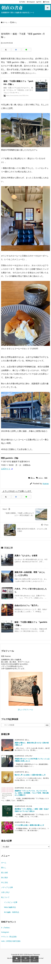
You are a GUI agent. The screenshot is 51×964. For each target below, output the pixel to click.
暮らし (14, 22)
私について (5, 897)
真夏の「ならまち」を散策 (26, 555)
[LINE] (26, 50)
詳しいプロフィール (25, 710)
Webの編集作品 (10, 907)
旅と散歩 (4, 877)
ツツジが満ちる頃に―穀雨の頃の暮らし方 (29, 825)
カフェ (40, 478)
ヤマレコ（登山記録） (9, 937)
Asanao (46, 483)
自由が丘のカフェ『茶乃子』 (27, 605)
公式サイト (6, 469)
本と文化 (4, 882)
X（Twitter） (6, 928)
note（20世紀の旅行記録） (11, 941)
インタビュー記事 (10, 902)
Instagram (5, 932)
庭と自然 (4, 872)
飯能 (45, 478)
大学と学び (5, 892)
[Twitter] (6, 50)
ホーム (5, 22)
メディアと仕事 (7, 887)
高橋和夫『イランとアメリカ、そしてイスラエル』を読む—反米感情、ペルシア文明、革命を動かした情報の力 (32, 793)
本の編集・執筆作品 (11, 912)
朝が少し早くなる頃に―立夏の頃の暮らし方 (30, 775)
